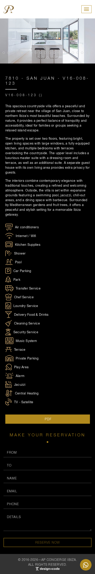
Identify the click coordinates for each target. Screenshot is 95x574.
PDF (48, 419)
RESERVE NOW (47, 542)
